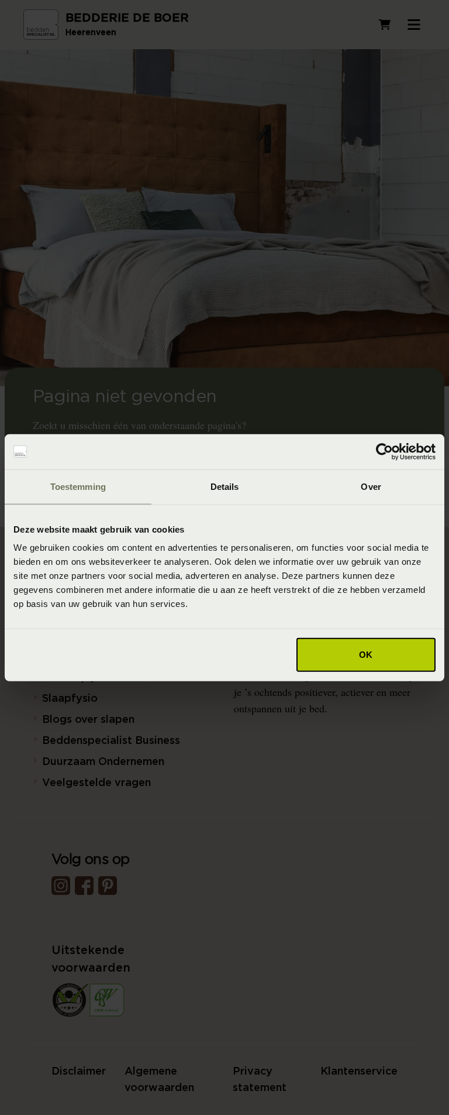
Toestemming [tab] (78, 486)
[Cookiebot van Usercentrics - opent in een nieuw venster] (384, 451)
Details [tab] (224, 486)
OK (365, 655)
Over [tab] (371, 486)
